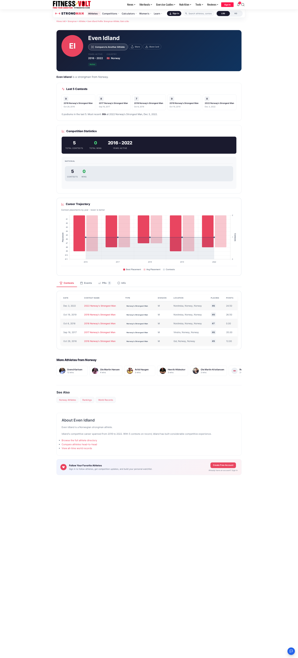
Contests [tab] (69, 282)
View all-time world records (77, 448)
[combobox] (198, 13)
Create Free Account (223, 465)
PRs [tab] (106, 282)
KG (236, 13)
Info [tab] (123, 282)
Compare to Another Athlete (110, 47)
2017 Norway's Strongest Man (113, 103)
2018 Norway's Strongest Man (148, 103)
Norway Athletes (67, 400)
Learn (157, 13)
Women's (144, 13)
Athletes (93, 13)
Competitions (109, 13)
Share (137, 46)
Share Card (154, 46)
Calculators (128, 13)
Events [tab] (88, 282)
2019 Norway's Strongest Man (184, 103)
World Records (105, 400)
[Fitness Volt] (72, 4)
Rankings (87, 400)
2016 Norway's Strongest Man (78, 103)
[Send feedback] (291, 651)
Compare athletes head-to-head (79, 444)
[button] (227, 4)
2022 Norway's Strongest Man (219, 103)
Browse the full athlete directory (79, 440)
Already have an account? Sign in (223, 470)
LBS (223, 13)
